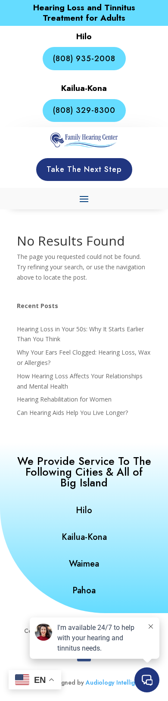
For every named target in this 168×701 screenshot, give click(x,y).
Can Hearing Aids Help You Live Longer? (72, 412)
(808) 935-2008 (84, 58)
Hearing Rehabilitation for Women (64, 399)
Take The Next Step (84, 169)
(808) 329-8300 (84, 110)
